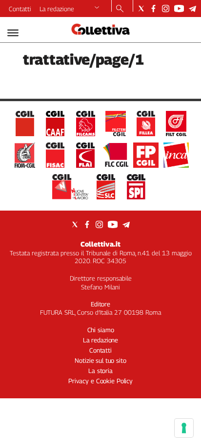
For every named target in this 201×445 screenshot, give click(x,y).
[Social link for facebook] (153, 8)
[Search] (119, 9)
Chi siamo (100, 330)
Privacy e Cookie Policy (100, 381)
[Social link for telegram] (192, 8)
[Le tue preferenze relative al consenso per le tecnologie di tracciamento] (184, 428)
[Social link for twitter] (141, 8)
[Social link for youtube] (179, 8)
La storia (100, 370)
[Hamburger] (13, 32)
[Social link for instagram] (165, 8)
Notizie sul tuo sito (100, 360)
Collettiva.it (100, 244)
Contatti (20, 9)
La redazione (57, 9)
